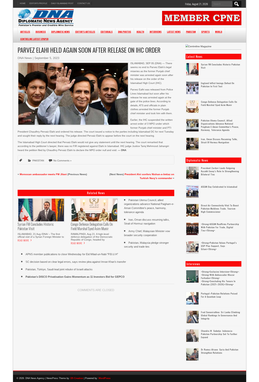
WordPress (104, 378)
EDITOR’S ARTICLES (85, 31)
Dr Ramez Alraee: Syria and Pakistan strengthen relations (219, 351)
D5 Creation (76, 378)
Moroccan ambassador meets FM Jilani (43, 174)
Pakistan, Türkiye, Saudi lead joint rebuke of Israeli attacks (59, 269)
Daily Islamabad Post (62, 3)
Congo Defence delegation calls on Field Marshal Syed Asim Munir (219, 103)
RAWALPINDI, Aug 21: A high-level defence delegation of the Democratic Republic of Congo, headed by (92, 237)
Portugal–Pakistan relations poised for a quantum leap (219, 295)
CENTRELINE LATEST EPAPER (34, 39)
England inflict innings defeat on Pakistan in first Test (217, 85)
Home (23, 3)
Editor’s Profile (38, 3)
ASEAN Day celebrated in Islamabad (219, 186)
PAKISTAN (191, 31)
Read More (23, 240)
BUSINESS (41, 31)
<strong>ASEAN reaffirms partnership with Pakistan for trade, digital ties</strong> (220, 227)
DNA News (25, 58)
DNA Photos (124, 31)
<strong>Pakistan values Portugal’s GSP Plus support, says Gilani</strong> (219, 246)
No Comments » (62, 160)
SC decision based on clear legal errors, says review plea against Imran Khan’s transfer (76, 261)
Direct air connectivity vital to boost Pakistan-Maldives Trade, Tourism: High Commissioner (220, 208)
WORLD (218, 31)
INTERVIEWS (156, 31)
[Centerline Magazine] (198, 46)
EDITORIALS (107, 31)
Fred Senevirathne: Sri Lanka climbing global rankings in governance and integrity (220, 315)
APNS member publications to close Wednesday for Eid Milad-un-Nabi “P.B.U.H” (72, 254)
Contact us (83, 3)
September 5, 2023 (46, 58)
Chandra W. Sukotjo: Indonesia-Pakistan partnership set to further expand (219, 334)
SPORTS (205, 31)
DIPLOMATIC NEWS (60, 31)
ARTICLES (25, 31)
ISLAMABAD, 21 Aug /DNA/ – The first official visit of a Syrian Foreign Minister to (41, 235)
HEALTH (140, 31)
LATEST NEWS (174, 31)
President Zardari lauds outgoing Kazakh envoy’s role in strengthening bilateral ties (220, 171)
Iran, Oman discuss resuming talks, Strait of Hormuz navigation (219, 141)
